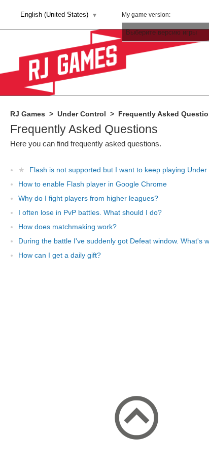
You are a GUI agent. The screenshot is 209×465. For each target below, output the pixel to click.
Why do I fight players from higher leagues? (88, 198)
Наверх (136, 418)
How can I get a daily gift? (59, 255)
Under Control (81, 114)
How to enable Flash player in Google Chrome (92, 184)
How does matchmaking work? (67, 227)
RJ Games (27, 114)
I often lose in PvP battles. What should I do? (90, 212)
